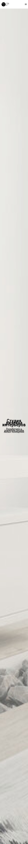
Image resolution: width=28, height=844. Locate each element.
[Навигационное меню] (26, 4)
